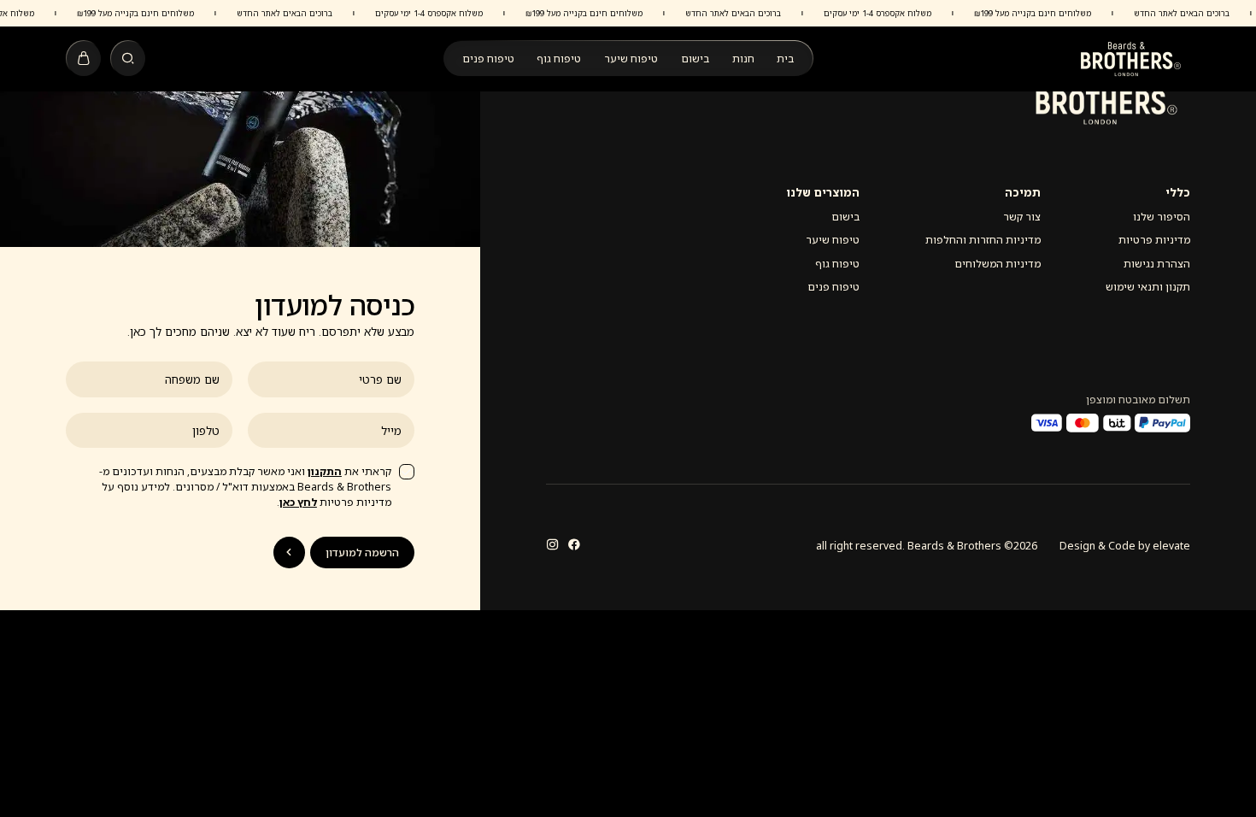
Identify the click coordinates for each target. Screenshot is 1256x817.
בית (785, 58)
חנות (743, 58)
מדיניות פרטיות (1154, 239)
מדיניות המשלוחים (997, 263)
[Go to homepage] (1130, 58)
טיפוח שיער (631, 58)
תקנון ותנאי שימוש (1148, 286)
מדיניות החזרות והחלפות (983, 239)
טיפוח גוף (559, 58)
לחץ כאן (298, 502)
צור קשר (1022, 216)
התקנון (325, 471)
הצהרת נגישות (1157, 263)
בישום (695, 58)
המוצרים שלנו (823, 192)
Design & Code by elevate (1124, 545)
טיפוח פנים (488, 58)
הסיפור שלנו (1161, 216)
